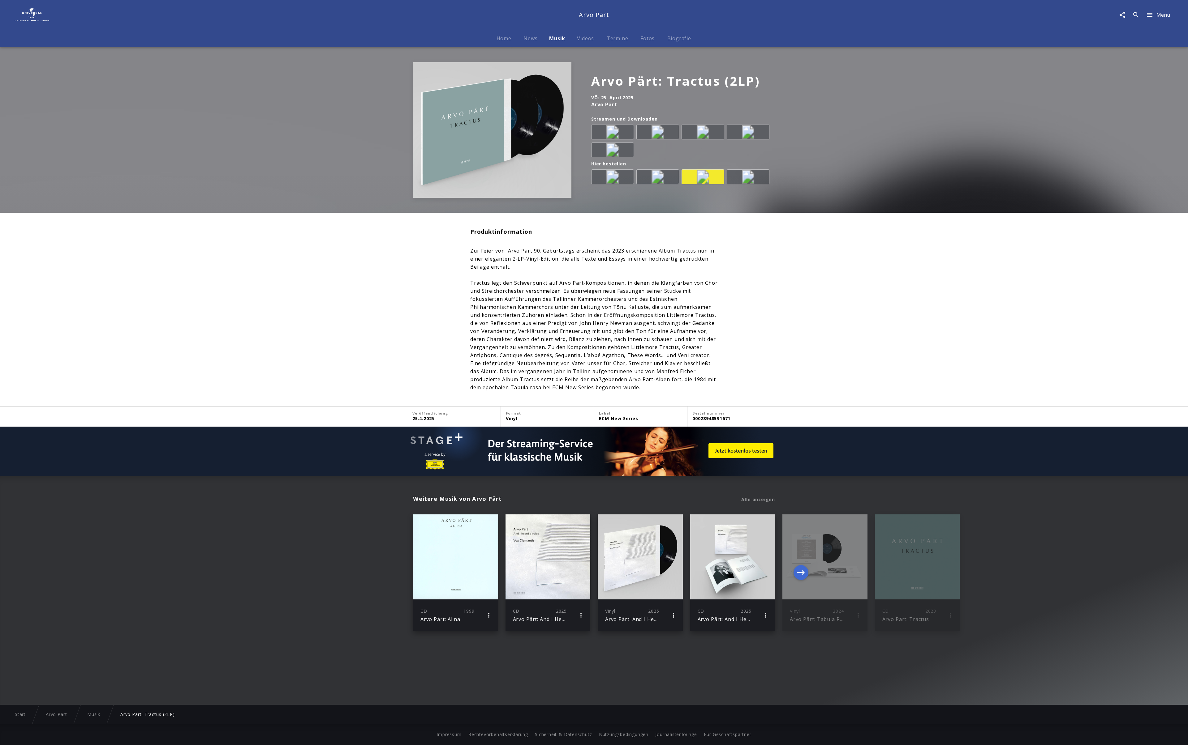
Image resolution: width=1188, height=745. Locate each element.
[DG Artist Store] (704, 178)
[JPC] (659, 178)
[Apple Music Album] (613, 133)
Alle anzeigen (758, 499)
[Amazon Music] (659, 133)
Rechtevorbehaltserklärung (498, 734)
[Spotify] (704, 133)
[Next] (801, 572)
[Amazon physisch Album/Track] (613, 178)
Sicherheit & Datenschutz (563, 734)
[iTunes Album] (749, 133)
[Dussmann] (749, 178)
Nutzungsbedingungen (623, 734)
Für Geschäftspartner (727, 734)
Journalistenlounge (676, 734)
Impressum (449, 734)
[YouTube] (613, 151)
